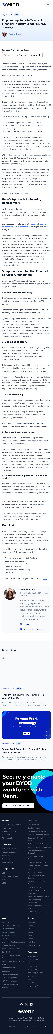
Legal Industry (7, 862)
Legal (30, 935)
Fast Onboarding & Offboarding (35, 901)
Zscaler (5, 988)
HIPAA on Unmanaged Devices (36, 882)
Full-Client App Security (37, 862)
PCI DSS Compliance (10, 984)
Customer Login (34, 945)
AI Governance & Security (38, 844)
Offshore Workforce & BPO (38, 831)
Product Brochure (9, 831)
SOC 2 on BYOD (34, 887)
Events (30, 932)
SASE (4, 880)
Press (30, 929)
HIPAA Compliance (9, 981)
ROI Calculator (7, 838)
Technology (6, 859)
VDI (3, 873)
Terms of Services (15, 1018)
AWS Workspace (8, 932)
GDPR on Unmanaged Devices (36, 876)
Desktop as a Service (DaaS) (13, 961)
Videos (30, 976)
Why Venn (6, 835)
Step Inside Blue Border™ (11, 825)
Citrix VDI (5, 922)
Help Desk (32, 942)
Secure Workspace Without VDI (38, 907)
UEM (4, 883)
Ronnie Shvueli (15, 34)
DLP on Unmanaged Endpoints (36, 851)
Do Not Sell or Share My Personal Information (26, 1021)
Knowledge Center (35, 973)
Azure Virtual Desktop (10, 925)
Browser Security (8, 945)
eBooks (31, 963)
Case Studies (33, 960)
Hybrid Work (32, 869)
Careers (31, 939)
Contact (31, 925)
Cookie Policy (39, 1018)
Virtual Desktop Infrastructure (13, 942)
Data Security (7, 971)
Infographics (33, 966)
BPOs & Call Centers (10, 849)
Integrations (6, 828)
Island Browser (8, 929)
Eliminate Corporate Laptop (38, 896)
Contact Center (34, 828)
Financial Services (9, 852)
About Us (31, 922)
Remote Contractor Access (38, 835)
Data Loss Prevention (10, 974)
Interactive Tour (34, 986)
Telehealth (6, 855)
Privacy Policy (28, 1018)
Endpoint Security (8, 968)
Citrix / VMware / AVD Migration (36, 892)
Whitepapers (33, 969)
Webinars (31, 983)
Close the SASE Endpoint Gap (39, 847)
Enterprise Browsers (10, 876)
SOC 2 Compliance (9, 978)
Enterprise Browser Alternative (35, 857)
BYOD (4, 939)
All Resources (33, 956)
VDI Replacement (35, 911)
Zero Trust (6, 952)
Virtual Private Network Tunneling (11, 956)
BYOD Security (33, 825)
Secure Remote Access (11, 949)
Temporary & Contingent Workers (37, 839)
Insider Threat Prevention (38, 866)
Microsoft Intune (8, 935)
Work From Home (35, 872)
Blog (29, 979)
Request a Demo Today (17, 806)
